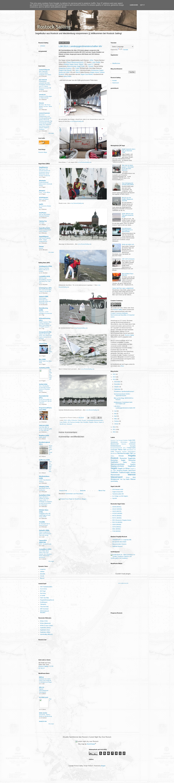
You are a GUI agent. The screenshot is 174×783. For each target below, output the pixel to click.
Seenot (41, 248)
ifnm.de (41, 103)
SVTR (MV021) (116, 526)
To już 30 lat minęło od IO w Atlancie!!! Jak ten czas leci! (45, 401)
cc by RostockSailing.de (76, 121)
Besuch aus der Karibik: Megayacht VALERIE (127, 199)
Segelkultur (132, 466)
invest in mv (43, 721)
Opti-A (77, 70)
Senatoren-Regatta (122, 470)
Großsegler (114, 449)
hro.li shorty (43, 589)
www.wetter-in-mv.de (123, 583)
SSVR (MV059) (116, 524)
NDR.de (41, 677)
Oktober (116, 386)
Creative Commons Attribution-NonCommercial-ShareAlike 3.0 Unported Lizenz (122, 315)
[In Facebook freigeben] (98, 417)
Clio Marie (41, 223)
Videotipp (133, 472)
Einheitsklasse (116, 446)
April (115, 416)
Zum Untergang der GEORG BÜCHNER (128, 183)
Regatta (91, 422)
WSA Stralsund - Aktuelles (44, 611)
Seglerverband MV (117, 491)
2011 (114, 429)
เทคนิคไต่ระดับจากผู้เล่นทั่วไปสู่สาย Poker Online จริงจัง (44, 515)
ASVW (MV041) (116, 506)
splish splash (42, 437)
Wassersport (117, 477)
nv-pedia (42, 595)
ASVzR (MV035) (117, 509)
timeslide (42, 573)
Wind (134, 477)
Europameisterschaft (116, 447)
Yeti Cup (122, 479)
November (117, 384)
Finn (124, 447)
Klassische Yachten (121, 451)
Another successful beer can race (50, 466)
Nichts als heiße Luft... (128, 244)
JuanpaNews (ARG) (45, 549)
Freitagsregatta (131, 447)
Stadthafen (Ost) (45, 630)
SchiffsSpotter (43, 197)
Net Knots (43, 593)
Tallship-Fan (43, 221)
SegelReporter (43, 167)
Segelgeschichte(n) (117, 466)
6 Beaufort (74, 420)
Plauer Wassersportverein (75, 62)
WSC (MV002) (116, 529)
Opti (81, 422)
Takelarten (43, 604)
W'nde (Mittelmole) (45, 623)
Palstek (41, 246)
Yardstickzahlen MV (118, 494)
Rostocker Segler (118, 460)
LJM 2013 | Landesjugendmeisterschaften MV (80, 46)
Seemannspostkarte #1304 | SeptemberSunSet (122, 394)
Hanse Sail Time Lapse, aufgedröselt (122, 288)
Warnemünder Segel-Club (75, 66)
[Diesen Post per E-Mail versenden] (92, 417)
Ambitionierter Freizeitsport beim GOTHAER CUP (123, 403)
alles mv (41, 687)
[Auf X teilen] (96, 417)
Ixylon (112, 451)
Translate (125, 49)
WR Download (44, 609)
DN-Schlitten (124, 442)
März (116, 418)
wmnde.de (42, 94)
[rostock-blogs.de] (43, 153)
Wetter (127, 477)
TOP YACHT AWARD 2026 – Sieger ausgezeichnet (44, 240)
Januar (116, 423)
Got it (142, 5)
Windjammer (115, 479)
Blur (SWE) (42, 359)
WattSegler (42, 180)
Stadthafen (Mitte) (45, 632)
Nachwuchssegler (75, 422)
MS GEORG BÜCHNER (119, 542)
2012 (114, 427)
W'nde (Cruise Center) (46, 625)
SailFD (41, 204)
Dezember (117, 381)
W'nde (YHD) (44, 621)
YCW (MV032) (116, 531)
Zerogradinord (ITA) (45, 332)
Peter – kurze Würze (44, 192)
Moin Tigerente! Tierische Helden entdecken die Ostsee (45, 73)
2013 (65, 420)
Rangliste (85, 422)
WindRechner (116, 63)
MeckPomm (114, 453)
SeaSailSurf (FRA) (44, 495)
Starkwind (69, 424)
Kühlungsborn (132, 451)
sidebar (42, 571)
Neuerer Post (63, 490)
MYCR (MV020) (116, 515)
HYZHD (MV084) (117, 513)
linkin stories (43, 713)
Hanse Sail (122, 449)
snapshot (42, 569)
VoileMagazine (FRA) (45, 266)
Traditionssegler (124, 472)
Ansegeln (120, 440)
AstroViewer (91, 744)
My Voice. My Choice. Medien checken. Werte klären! (45, 106)
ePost (122, 366)
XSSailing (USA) (44, 486)
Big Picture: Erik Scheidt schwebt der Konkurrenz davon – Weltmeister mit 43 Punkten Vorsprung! (44, 172)
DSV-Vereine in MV (117, 489)
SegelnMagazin (44, 236)
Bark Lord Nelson (44, 199)
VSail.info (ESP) (44, 425)
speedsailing (114, 481)
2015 (114, 374)
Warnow (132, 474)
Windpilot (42, 190)
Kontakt (114, 80)
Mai (115, 413)
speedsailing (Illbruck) (46, 634)
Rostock (114, 458)
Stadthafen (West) (45, 627)
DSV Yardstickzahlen (46, 586)
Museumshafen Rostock (119, 544)
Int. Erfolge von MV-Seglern (120, 496)
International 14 (131, 449)
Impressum (115, 82)
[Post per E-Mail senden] (88, 417)
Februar (116, 421)
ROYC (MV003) (116, 518)
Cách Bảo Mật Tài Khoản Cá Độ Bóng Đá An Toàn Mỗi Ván (45, 428)
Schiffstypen (43, 602)
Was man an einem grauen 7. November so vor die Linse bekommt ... (128, 168)
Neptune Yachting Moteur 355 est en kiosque (44, 269)
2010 (114, 432)
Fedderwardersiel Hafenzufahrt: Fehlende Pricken (45, 184)
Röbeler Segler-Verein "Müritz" (74, 64)
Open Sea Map (44, 597)
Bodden (125, 440)
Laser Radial (96, 62)
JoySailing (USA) (44, 367)
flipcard (42, 578)
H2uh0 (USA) (43, 343)
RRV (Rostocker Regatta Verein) (121, 520)
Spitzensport (132, 470)
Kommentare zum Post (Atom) (74, 493)
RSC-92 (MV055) (117, 522)
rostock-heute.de (44, 113)
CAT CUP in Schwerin (128, 259)
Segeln (114, 468)
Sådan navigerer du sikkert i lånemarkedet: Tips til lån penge (45, 533)
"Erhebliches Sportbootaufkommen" (124, 391)
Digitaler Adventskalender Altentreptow (43, 690)
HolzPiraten (42, 212)
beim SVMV (67, 76)
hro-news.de (43, 79)
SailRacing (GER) (44, 460)
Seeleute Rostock (117, 546)
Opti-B (78, 72)
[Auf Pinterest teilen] (101, 417)
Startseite (82, 490)
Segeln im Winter (124, 468)
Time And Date (44, 606)
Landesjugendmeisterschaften (95, 420)
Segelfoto (133, 464)
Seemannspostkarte (117, 464)
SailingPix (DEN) (44, 530)
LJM (68, 422)
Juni (115, 411)
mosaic (42, 576)
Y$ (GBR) (42, 522)
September (117, 389)
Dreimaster (132, 444)
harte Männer (131, 479)
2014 (114, 377)
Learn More (134, 5)
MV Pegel (43, 591)
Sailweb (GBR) (43, 296)
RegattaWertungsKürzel (47, 600)
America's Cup (114, 440)
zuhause (42, 46)
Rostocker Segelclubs (128, 458)
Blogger (103, 765)
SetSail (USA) (43, 384)
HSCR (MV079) (116, 511)
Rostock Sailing (43, 666)
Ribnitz (96, 422)
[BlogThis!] (94, 417)
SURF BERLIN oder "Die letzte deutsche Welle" (127, 215)
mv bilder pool (43, 697)
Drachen (124, 444)
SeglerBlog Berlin (44, 228)
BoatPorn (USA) (44, 435)
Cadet (77, 68)
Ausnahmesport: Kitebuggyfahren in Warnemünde (127, 230)
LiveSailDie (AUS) (44, 276)
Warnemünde (115, 475)
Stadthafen (114, 472)
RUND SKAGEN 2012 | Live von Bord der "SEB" (128, 150)
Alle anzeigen (51, 133)
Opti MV (114, 498)
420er (91, 60)
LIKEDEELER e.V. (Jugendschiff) (121, 539)
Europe (91, 66)
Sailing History (129, 462)
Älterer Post (101, 490)
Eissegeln (133, 446)
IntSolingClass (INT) (45, 288)
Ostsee (121, 456)
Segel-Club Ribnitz (87, 74)
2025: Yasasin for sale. (45, 544)
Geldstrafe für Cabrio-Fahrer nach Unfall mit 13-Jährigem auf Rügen (45, 680)
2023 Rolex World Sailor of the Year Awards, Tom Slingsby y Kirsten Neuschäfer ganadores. (45, 554)
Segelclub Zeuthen (65, 68)
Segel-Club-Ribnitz (65, 70)
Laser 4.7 (90, 64)
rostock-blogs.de (44, 69)
